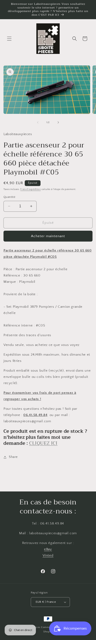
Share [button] (13, 457)
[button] (9, 39)
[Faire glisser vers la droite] (58, 122)
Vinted (48, 555)
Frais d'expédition (30, 189)
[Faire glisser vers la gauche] (38, 122)
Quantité (9, 197)
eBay (48, 549)
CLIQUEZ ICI (43, 443)
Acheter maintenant (48, 236)
